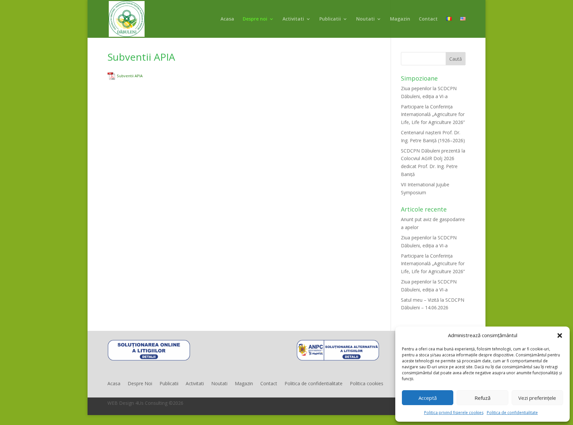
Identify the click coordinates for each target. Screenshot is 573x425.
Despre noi (255, 19)
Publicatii (330, 19)
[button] (559, 335)
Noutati (365, 19)
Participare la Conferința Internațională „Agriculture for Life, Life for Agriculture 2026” (433, 114)
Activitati (293, 19)
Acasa (227, 19)
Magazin (400, 19)
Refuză (482, 398)
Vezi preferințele (537, 398)
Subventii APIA (130, 75)
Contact (428, 19)
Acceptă (427, 398)
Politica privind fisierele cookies (453, 412)
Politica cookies (366, 384)
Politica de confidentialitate (512, 412)
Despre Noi (140, 384)
